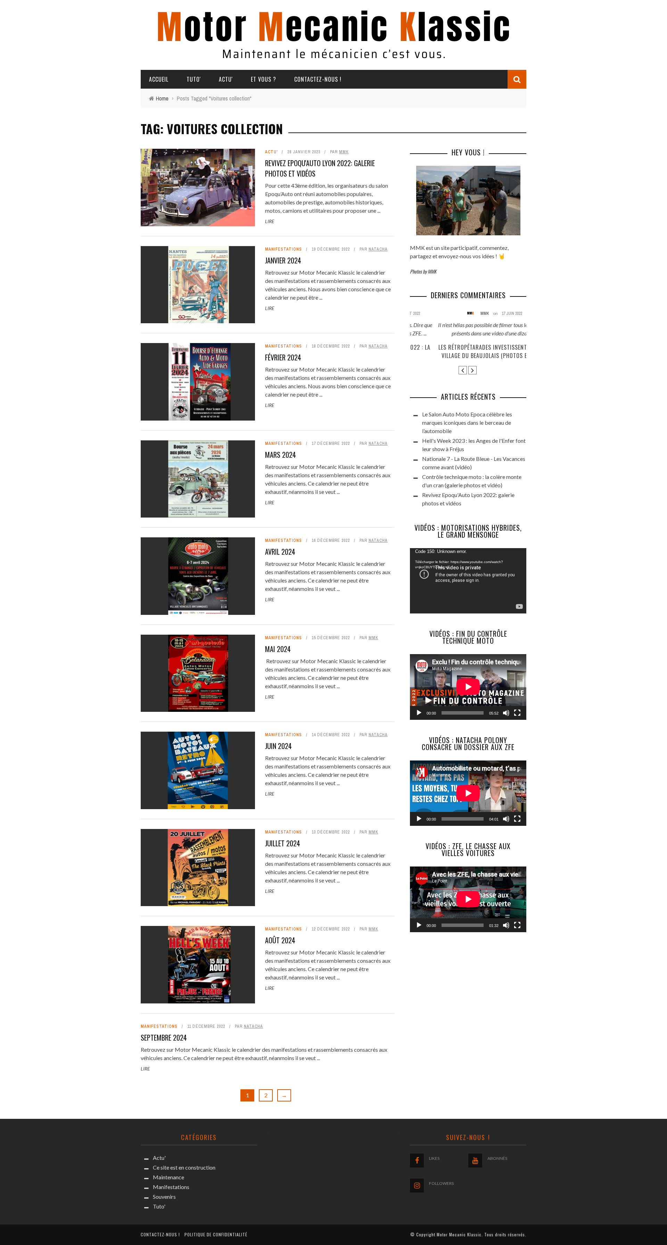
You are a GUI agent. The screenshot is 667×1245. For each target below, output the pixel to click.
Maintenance (168, 1177)
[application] (468, 580)
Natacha (378, 249)
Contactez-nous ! (317, 79)
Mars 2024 (280, 454)
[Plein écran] (517, 712)
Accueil (158, 79)
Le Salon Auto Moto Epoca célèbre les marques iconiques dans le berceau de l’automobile (467, 422)
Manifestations (283, 249)
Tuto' (194, 79)
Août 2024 (280, 940)
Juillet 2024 (282, 843)
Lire (269, 221)
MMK (344, 152)
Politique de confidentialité (215, 1234)
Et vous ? (263, 79)
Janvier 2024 (283, 260)
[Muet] (506, 712)
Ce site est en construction (184, 1167)
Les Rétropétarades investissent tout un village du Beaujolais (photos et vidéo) (468, 351)
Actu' (226, 79)
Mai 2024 (278, 649)
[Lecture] (418, 712)
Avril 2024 (280, 551)
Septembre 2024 (164, 1037)
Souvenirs (164, 1196)
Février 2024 (283, 357)
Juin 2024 (278, 746)
